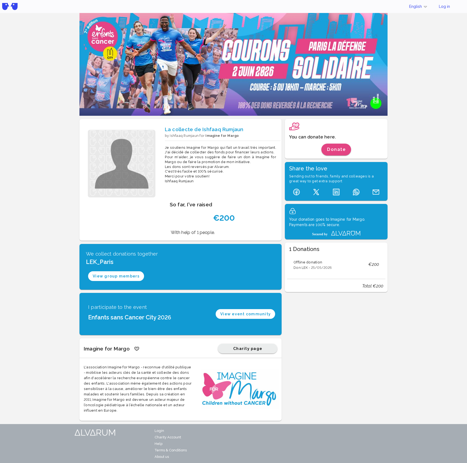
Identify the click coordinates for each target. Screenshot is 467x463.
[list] (336, 264)
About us (162, 457)
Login (159, 431)
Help (158, 444)
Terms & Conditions (171, 450)
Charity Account (168, 437)
